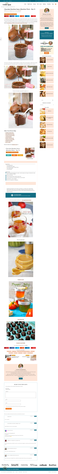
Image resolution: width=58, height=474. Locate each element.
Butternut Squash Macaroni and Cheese (49, 118)
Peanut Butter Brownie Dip (10, 134)
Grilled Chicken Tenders (50, 86)
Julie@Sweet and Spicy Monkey (13, 423)
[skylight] (53, 1)
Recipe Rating (7, 388)
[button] (0, 39)
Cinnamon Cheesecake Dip (10, 139)
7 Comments (16, 10)
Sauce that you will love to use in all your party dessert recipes (17, 22)
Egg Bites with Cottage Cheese (49, 73)
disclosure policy (19, 11)
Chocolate (9, 351)
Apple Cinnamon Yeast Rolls (49, 138)
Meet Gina (20, 378)
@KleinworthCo (18, 195)
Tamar (8, 416)
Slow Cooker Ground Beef (49, 59)
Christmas (14, 351)
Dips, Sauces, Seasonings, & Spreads (23, 351)
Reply (35, 416)
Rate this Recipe (30, 158)
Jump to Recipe (19, 10)
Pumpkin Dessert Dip (9, 140)
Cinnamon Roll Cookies (49, 124)
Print (9, 155)
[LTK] (51, 1)
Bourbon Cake (14, 144)
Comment (7, 391)
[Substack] (50, 1)
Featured (32, 351)
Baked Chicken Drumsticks (49, 93)
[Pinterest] (45, 1)
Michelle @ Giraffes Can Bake (12, 440)
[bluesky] (54, 1)
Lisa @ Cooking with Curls (12, 455)
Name (6, 399)
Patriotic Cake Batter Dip (10, 138)
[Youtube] (49, 1)
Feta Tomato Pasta (49, 131)
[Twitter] (47, 1)
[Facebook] (43, 1)
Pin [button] (14, 155)
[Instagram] (46, 1)
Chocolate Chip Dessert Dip (10, 135)
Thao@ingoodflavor (11, 448)
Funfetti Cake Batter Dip (9, 132)
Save (21, 155)
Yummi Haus (6, 4)
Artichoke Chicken (49, 66)
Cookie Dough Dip (9, 136)
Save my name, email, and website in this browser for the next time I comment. (16, 406)
